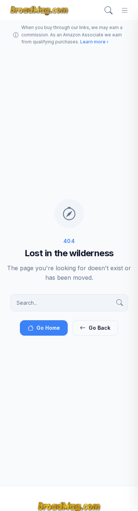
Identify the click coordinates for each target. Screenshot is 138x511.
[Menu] (124, 10)
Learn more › (94, 41)
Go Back (99, 328)
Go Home (48, 328)
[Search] (108, 10)
